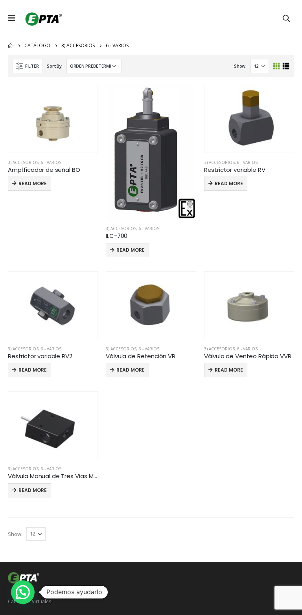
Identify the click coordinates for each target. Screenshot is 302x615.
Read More (32, 183)
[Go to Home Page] (10, 45)
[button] (23, 592)
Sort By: (55, 66)
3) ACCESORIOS (23, 162)
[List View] (285, 66)
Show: (240, 66)
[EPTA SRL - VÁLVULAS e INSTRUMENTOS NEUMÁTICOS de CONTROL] (42, 18)
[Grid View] (276, 66)
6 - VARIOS (51, 162)
